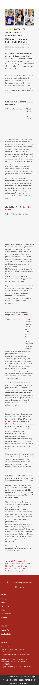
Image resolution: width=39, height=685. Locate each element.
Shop (3, 603)
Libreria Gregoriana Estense (16, 566)
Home (3, 599)
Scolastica (5, 606)
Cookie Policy (6, 634)
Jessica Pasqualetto (24, 563)
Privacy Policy (6, 630)
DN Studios (25, 683)
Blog (3, 610)
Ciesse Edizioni (22, 315)
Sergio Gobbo (21, 571)
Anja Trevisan (15, 561)
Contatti (4, 617)
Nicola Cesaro (10, 421)
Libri (13, 47)
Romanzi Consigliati (13, 568)
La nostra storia (6, 614)
